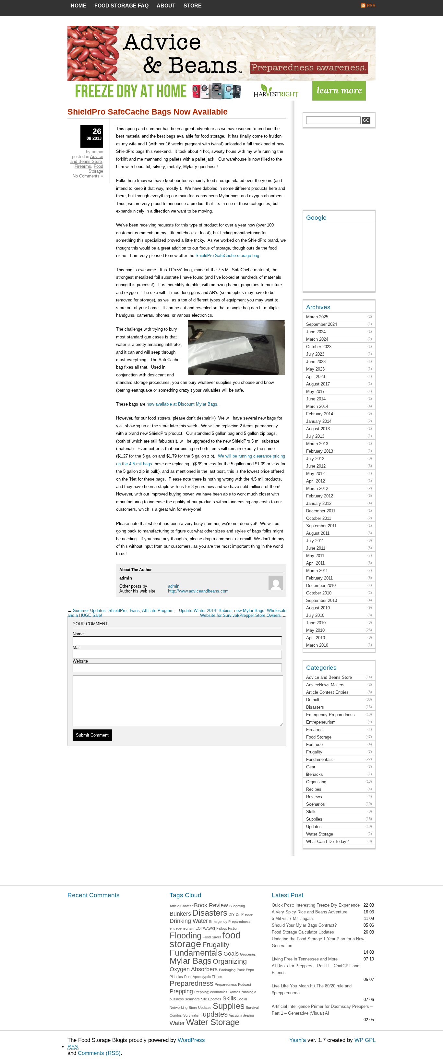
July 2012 (315, 458)
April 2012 (315, 481)
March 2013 (317, 443)
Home (78, 5)
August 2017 (318, 384)
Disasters (315, 707)
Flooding (185, 935)
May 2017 (315, 391)
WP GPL (365, 1040)
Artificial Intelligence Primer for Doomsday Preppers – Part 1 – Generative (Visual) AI (322, 1010)
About (166, 5)
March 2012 (317, 488)
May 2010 (315, 630)
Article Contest (181, 906)
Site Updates (211, 999)
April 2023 (315, 376)
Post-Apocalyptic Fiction (203, 977)
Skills (311, 811)
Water (177, 1023)
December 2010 (321, 585)
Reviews (314, 796)
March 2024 (317, 339)
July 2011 (315, 540)
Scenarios (315, 804)
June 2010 (316, 622)
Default (312, 699)
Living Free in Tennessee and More (305, 959)
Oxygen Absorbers (194, 969)
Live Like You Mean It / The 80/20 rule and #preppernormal (312, 989)
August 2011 (317, 533)
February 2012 (319, 496)
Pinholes (176, 977)
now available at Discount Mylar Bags (182, 404)
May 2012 (315, 473)
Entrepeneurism (321, 722)
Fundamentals (319, 759)
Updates (314, 826)
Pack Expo (245, 970)
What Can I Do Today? (327, 841)
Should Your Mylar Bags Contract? (304, 925)
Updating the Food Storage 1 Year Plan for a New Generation (318, 942)
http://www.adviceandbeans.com (198, 591)
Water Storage (319, 834)
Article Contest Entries (327, 692)
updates (215, 1014)
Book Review (211, 905)
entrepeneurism (182, 928)
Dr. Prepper (245, 914)
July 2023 (315, 354)
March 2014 (317, 406)
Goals (231, 953)
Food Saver (212, 937)
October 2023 (318, 346)
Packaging (227, 970)
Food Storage (96, 169)
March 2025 (317, 316)
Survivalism (192, 1015)
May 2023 (315, 369)
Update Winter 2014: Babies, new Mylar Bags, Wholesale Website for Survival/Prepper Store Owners (232, 613)
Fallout (221, 928)
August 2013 (318, 428)
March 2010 (317, 645)
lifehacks (314, 774)
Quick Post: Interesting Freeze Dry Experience (316, 905)
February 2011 (319, 578)
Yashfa (297, 1040)
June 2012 (316, 466)
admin (173, 586)
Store (193, 5)
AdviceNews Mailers (325, 684)
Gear (310, 766)
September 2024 (321, 324)
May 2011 (315, 555)
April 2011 (315, 563)
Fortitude (314, 744)
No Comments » (88, 176)
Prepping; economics (210, 992)
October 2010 (318, 593)
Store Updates (200, 1007)
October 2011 (318, 518)
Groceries (248, 954)
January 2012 (318, 503)
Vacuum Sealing (241, 1015)
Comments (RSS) (99, 1053)
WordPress (191, 1040)
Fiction (233, 928)
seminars (192, 999)
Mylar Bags (190, 961)
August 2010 (318, 607)
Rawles (234, 992)
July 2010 (315, 615)
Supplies (314, 819)
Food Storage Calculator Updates (303, 932)
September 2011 (321, 525)
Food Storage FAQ (121, 5)
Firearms (83, 166)
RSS (371, 5)
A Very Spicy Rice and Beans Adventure (309, 912)
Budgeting (237, 906)
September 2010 (321, 600)
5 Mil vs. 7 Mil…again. (293, 918)
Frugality (314, 752)
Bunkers (180, 913)
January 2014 (318, 421)
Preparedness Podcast (233, 984)
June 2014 (316, 399)
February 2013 (319, 451)
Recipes (313, 789)
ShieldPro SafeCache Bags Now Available (147, 111)
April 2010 (315, 637)
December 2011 (320, 510)
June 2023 (316, 361)
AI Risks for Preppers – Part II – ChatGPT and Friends (315, 969)
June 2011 (315, 548)
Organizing (316, 781)
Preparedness (191, 983)
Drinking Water (189, 921)
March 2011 (317, 570)
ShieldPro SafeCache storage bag (227, 255)
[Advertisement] (335, 172)
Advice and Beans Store (86, 159)
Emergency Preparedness (330, 714)
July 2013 (315, 436)
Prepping (181, 991)
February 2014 (319, 413)
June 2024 (316, 331)
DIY (231, 914)
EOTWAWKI (205, 928)
